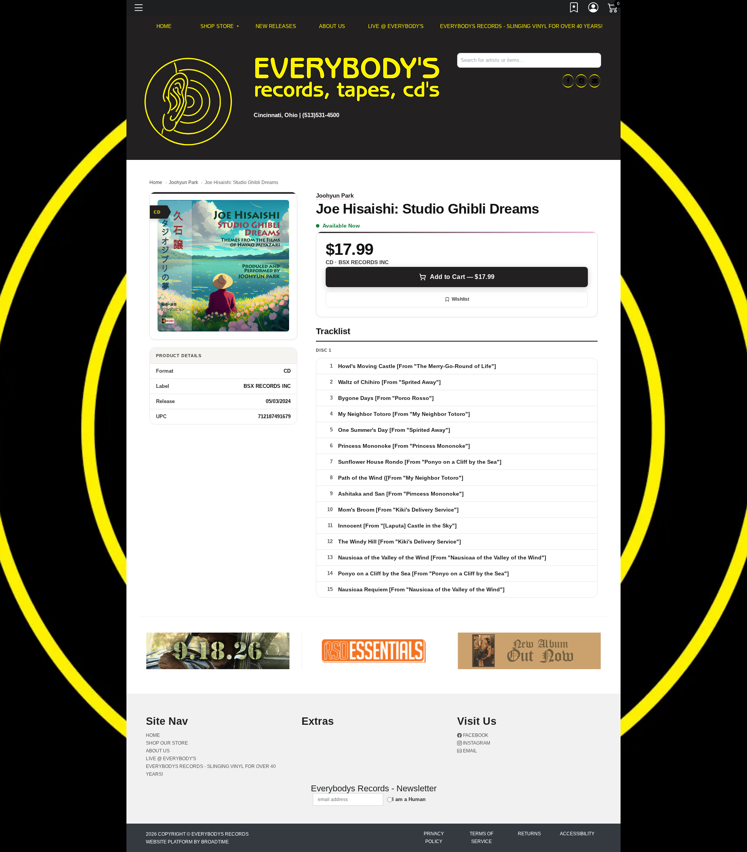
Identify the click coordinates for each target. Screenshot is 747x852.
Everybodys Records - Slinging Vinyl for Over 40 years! (521, 26)
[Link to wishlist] (574, 9)
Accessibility (577, 833)
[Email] (594, 81)
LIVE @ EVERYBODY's (396, 26)
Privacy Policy (434, 837)
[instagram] (581, 81)
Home (155, 182)
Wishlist (460, 299)
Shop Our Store (167, 743)
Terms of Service (481, 837)
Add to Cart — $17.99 (462, 276)
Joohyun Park (183, 182)
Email (469, 751)
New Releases (276, 26)
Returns (529, 833)
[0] (613, 9)
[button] (219, 26)
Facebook (475, 735)
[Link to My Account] (593, 9)
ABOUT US (332, 26)
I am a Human (409, 799)
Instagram (476, 743)
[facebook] (568, 81)
